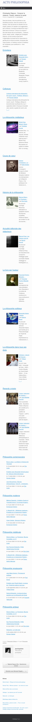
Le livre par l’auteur (10, 270)
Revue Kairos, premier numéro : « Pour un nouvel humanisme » (14, 703)
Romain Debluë (13, 97)
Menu (4, 8)
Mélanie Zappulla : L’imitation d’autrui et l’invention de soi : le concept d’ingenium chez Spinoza (17, 501)
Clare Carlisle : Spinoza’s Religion (15, 520)
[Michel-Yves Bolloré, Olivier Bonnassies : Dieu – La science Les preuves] (12, 127)
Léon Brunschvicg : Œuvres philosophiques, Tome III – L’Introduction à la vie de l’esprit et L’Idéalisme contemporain (17, 483)
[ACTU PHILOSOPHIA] (16, 2)
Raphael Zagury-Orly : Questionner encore (16, 665)
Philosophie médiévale (12, 532)
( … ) (7, 110)
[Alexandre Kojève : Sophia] (12, 318)
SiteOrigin (15, 719)
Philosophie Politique (12, 641)
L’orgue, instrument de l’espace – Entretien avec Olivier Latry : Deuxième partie (24, 394)
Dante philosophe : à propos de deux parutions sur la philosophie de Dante (16, 594)
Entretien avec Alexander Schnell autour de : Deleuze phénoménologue (24, 56)
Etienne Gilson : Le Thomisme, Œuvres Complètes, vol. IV (24, 198)
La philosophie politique (12, 308)
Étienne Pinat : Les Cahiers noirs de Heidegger (24, 237)
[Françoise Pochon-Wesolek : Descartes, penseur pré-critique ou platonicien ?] (12, 280)
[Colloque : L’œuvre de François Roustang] (12, 360)
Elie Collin (24, 201)
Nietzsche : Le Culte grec (13, 630)
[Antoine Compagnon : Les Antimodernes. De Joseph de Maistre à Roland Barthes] (12, 166)
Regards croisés (9, 388)
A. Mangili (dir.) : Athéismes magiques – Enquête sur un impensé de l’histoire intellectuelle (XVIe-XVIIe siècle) (17, 511)
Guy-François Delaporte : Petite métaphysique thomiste (15, 548)
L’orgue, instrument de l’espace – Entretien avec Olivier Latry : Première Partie (24, 424)
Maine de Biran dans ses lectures (10, 689)
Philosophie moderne (11, 495)
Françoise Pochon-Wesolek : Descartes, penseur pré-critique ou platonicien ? (24, 276)
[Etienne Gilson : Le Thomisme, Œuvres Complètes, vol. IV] (12, 202)
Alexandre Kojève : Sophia (24, 314)
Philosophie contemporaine (14, 456)
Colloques (7, 88)
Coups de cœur (9, 155)
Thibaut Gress (10, 589)
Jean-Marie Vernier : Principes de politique (15, 574)
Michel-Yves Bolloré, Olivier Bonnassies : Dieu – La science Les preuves (24, 123)
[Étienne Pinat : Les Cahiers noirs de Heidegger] (12, 241)
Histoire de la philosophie (13, 192)
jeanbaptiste (20, 17)
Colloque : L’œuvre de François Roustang (24, 356)
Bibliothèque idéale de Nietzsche (10, 699)
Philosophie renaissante (12, 568)
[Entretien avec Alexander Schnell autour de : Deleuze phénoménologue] (12, 60)
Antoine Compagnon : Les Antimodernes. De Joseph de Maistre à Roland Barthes (24, 162)
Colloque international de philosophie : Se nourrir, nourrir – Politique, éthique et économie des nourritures (17, 95)
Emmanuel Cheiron (11, 507)
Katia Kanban (25, 165)
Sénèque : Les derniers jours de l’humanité (12, 692)
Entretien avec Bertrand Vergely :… (16, 671)
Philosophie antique (11, 606)
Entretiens (7, 50)
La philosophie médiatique (13, 117)
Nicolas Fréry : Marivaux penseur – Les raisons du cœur (15, 685)
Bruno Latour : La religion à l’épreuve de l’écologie (17, 463)
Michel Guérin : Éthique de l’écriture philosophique (14, 682)
